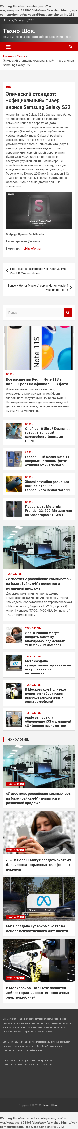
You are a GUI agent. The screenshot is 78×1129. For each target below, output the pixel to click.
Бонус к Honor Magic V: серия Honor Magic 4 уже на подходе (38, 288)
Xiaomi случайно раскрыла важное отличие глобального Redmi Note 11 (47, 486)
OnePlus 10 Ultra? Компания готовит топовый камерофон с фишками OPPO (48, 435)
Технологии (14, 573)
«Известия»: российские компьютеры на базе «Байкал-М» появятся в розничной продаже (39, 583)
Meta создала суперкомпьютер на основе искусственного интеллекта (48, 667)
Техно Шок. (19, 30)
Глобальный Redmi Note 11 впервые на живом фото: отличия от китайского (47, 461)
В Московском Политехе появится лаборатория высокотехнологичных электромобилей (45, 695)
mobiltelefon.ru (31, 248)
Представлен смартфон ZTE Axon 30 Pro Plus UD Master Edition (38, 271)
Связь (10, 87)
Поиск (68, 312)
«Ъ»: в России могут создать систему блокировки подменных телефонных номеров (45, 639)
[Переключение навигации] (8, 46)
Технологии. (17, 739)
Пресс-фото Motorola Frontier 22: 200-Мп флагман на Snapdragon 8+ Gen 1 (48, 511)
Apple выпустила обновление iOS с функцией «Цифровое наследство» (48, 721)
